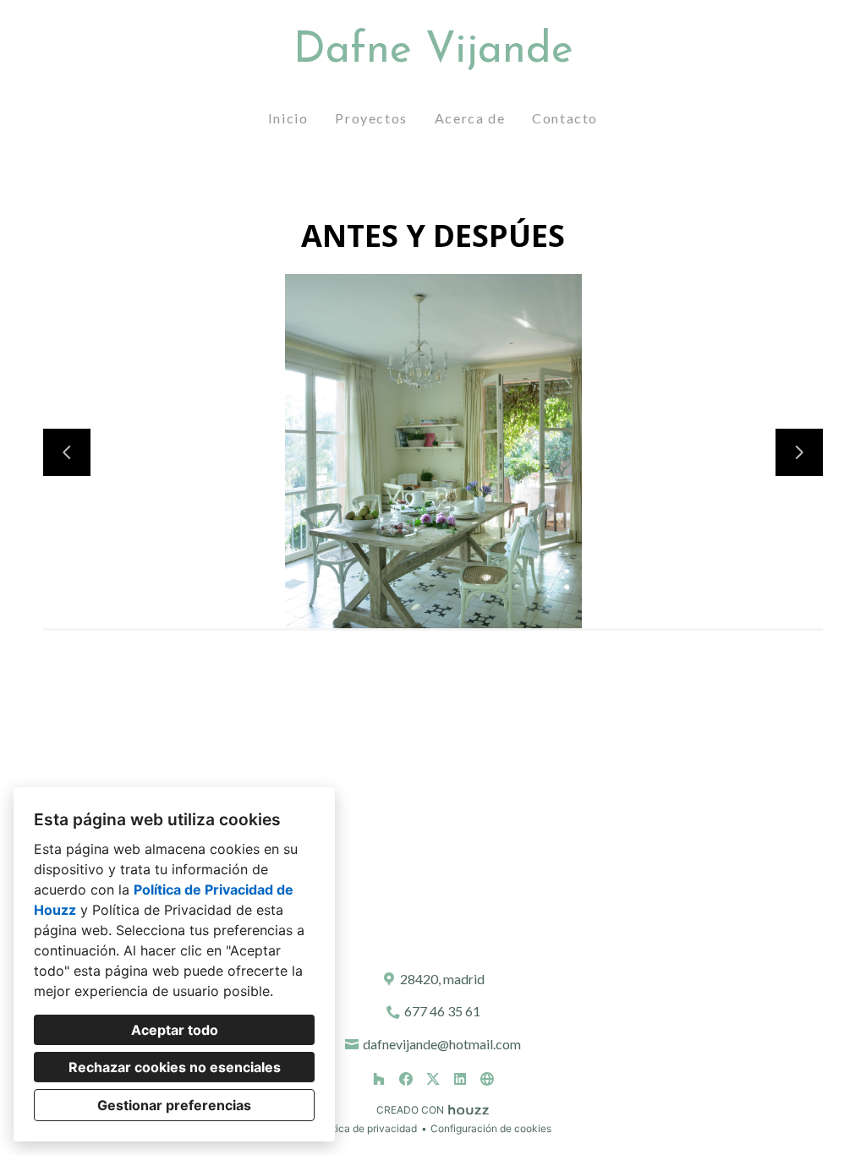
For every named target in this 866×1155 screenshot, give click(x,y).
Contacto (565, 118)
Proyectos (371, 118)
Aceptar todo (174, 1029)
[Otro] (487, 1079)
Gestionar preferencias (174, 1105)
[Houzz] (379, 1079)
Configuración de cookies (490, 1128)
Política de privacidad (366, 1128)
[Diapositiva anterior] (66, 452)
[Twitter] (433, 1079)
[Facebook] (406, 1079)
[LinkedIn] (460, 1079)
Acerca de (470, 118)
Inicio (288, 118)
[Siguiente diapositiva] (799, 452)
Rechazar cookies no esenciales (175, 1067)
